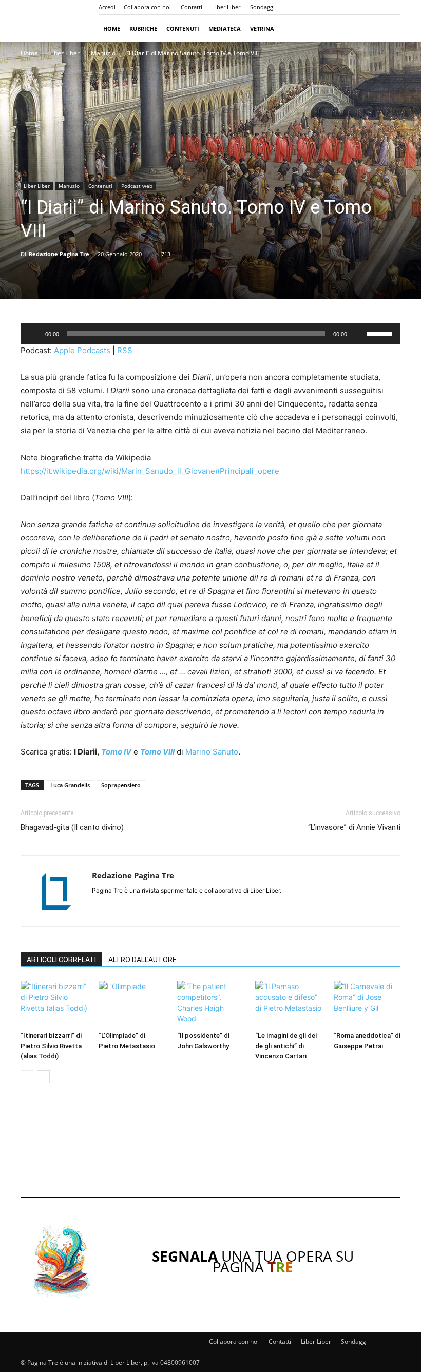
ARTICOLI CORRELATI (61, 960)
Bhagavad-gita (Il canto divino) (72, 827)
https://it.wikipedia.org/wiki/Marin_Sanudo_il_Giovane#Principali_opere (150, 471)
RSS (124, 350)
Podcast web (136, 185)
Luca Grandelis (70, 785)
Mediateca (224, 28)
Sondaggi (262, 7)
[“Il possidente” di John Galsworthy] (210, 1004)
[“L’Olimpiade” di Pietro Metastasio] (132, 1004)
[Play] (34, 333)
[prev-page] (27, 1076)
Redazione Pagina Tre (59, 254)
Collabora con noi (147, 7)
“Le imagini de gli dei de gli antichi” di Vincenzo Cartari (286, 1046)
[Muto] (358, 333)
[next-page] (43, 1076)
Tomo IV (116, 752)
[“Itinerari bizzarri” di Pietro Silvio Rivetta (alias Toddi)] (54, 1004)
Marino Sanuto (211, 752)
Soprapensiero (121, 785)
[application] (210, 333)
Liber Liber (226, 7)
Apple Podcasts (82, 350)
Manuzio (103, 53)
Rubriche (143, 28)
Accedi (107, 7)
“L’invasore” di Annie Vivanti (354, 827)
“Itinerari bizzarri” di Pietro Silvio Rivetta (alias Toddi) (51, 1046)
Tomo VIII (157, 752)
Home (111, 28)
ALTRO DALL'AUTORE (142, 960)
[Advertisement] (210, 1147)
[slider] (381, 332)
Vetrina (262, 28)
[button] (388, 28)
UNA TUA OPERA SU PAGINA (253, 1261)
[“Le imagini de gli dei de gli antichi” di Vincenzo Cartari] (288, 1004)
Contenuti (182, 28)
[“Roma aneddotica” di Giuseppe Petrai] (367, 1004)
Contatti (191, 7)
